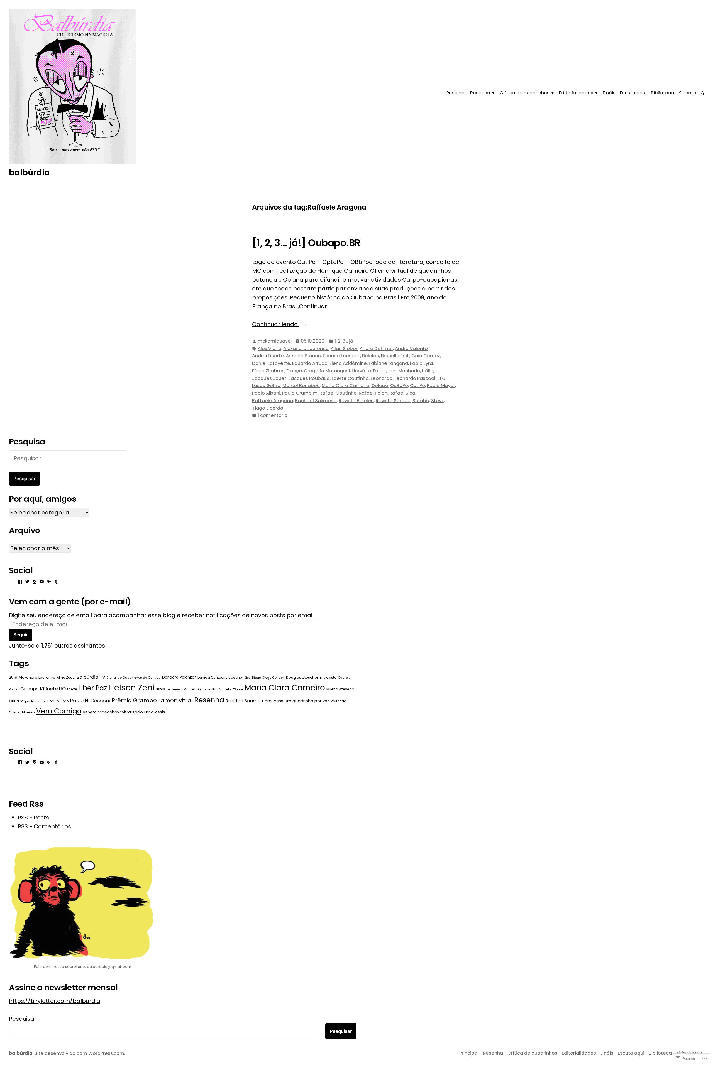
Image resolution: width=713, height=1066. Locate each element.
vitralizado (132, 712)
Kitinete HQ (691, 93)
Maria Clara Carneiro (345, 385)
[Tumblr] (56, 581)
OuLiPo (417, 385)
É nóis (609, 93)
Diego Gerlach (273, 677)
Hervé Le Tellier (369, 371)
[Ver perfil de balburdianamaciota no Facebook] (20, 581)
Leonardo (381, 378)
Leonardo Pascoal (414, 378)
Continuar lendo (275, 324)
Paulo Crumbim (300, 393)
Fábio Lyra (421, 363)
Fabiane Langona (388, 363)
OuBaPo (399, 385)
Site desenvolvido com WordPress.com (79, 1053)
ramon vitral (175, 700)
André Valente (411, 348)
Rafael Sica (402, 393)
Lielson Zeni (131, 687)
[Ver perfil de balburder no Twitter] (27, 581)
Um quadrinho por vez (307, 701)
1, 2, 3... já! (344, 341)
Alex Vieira (269, 348)
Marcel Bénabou (301, 385)
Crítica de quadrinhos (525, 93)
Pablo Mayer (441, 385)
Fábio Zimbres (268, 371)
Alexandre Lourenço (306, 348)
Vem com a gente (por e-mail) (70, 601)
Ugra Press (272, 701)
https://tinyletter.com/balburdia (54, 1001)
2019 (13, 677)
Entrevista (328, 677)
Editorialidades (576, 93)
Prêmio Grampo (134, 700)
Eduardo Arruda (310, 363)
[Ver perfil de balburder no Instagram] (34, 581)
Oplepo (379, 385)
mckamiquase (274, 341)
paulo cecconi (36, 701)
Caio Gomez (425, 356)
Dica (247, 678)
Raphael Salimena (316, 400)
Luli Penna (174, 689)
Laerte (72, 689)
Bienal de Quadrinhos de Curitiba (134, 677)
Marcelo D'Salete (231, 689)
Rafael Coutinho (338, 393)
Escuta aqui (633, 93)
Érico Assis (154, 712)
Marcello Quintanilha (201, 689)
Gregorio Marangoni (327, 371)
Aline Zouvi (66, 677)
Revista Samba (393, 400)
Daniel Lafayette (271, 363)
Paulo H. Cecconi (90, 700)
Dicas (256, 677)
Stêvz (437, 400)
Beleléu (370, 356)
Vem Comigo (58, 711)
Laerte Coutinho (350, 378)
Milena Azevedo (340, 689)
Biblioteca (662, 93)
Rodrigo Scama (243, 701)
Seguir (20, 634)
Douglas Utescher (302, 677)
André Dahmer (376, 348)
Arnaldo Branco (303, 356)
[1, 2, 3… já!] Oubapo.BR (306, 243)
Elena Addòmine (348, 363)
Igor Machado (404, 371)
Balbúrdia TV (91, 677)
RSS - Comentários (44, 826)
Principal (456, 93)
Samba (420, 400)
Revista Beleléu (356, 400)
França (294, 371)
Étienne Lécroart (341, 356)
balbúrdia (29, 172)
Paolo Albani (266, 393)
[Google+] (49, 581)
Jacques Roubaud (309, 378)
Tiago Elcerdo (267, 408)
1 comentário (272, 415)
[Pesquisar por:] (67, 458)
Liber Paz (92, 688)
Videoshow (109, 712)
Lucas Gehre (266, 385)
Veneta (90, 712)
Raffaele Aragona (272, 400)
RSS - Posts (33, 817)
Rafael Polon (373, 393)
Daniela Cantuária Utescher (220, 677)
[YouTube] (42, 581)
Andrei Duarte (268, 356)
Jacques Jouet (269, 378)
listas (160, 689)
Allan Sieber (344, 348)
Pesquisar (22, 1019)
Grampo (29, 689)
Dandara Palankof (179, 677)
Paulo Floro (59, 701)
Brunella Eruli (395, 356)
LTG (441, 378)
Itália (427, 371)
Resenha (480, 93)
